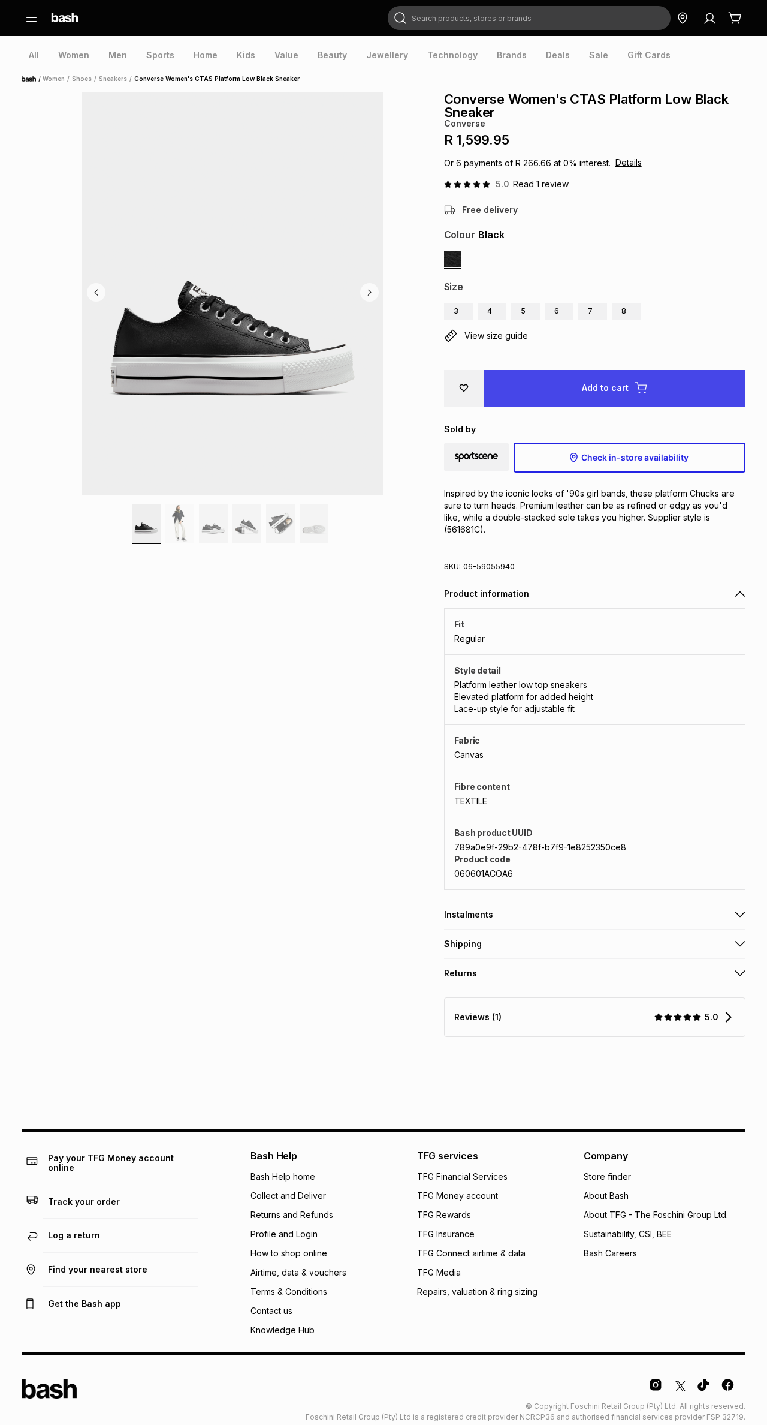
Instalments (468, 914)
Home (32, 79)
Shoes (82, 78)
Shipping (463, 944)
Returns (460, 973)
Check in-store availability (635, 457)
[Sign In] (709, 18)
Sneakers (113, 78)
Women (54, 78)
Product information (486, 593)
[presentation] (34, 55)
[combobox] (529, 18)
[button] (458, 311)
